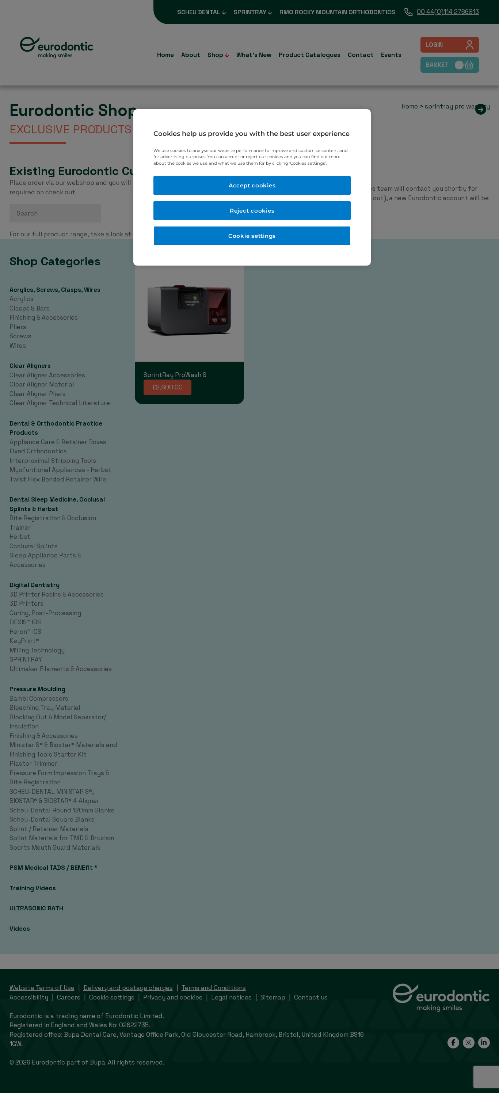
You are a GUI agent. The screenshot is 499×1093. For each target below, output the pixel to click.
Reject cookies (252, 210)
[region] (252, 187)
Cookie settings (252, 235)
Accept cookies (252, 185)
